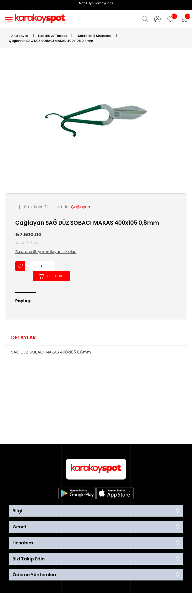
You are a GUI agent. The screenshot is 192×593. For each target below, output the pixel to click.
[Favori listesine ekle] (20, 266)
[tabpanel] (96, 353)
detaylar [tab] (23, 337)
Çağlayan (80, 207)
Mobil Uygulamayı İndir (96, 3)
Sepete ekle (55, 276)
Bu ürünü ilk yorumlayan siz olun (45, 252)
